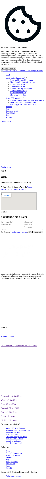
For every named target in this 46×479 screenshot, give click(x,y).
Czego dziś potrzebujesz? (15, 78)
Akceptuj (5, 68)
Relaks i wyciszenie (17, 84)
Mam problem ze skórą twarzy (21, 80)
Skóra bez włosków (17, 86)
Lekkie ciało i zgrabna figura (21, 89)
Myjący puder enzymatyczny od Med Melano (27, 100)
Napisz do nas (6, 121)
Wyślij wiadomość (35, 232)
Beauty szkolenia (12, 111)
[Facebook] (2, 124)
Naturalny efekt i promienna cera (22, 82)
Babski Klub (10, 113)
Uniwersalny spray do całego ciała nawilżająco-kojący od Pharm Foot (23, 103)
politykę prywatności (19, 232)
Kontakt (9, 117)
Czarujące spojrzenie (18, 93)
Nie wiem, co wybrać (18, 95)
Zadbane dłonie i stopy (18, 91)
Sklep (8, 115)
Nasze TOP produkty (13, 98)
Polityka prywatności (13, 476)
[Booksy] (21, 165)
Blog (7, 109)
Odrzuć (12, 68)
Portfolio (9, 107)
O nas (8, 75)
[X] (4, 124)
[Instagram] (6, 124)
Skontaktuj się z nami (18, 189)
